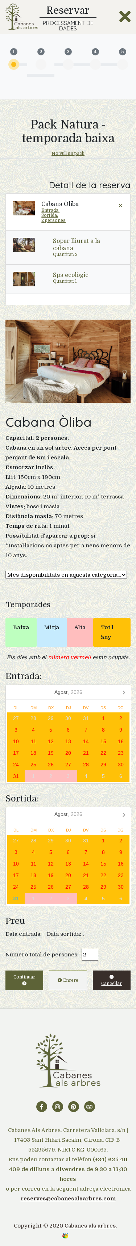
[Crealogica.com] (65, 1235)
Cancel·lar (111, 983)
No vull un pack (68, 153)
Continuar (24, 977)
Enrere (70, 980)
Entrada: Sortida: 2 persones (53, 215)
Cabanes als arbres (90, 1225)
